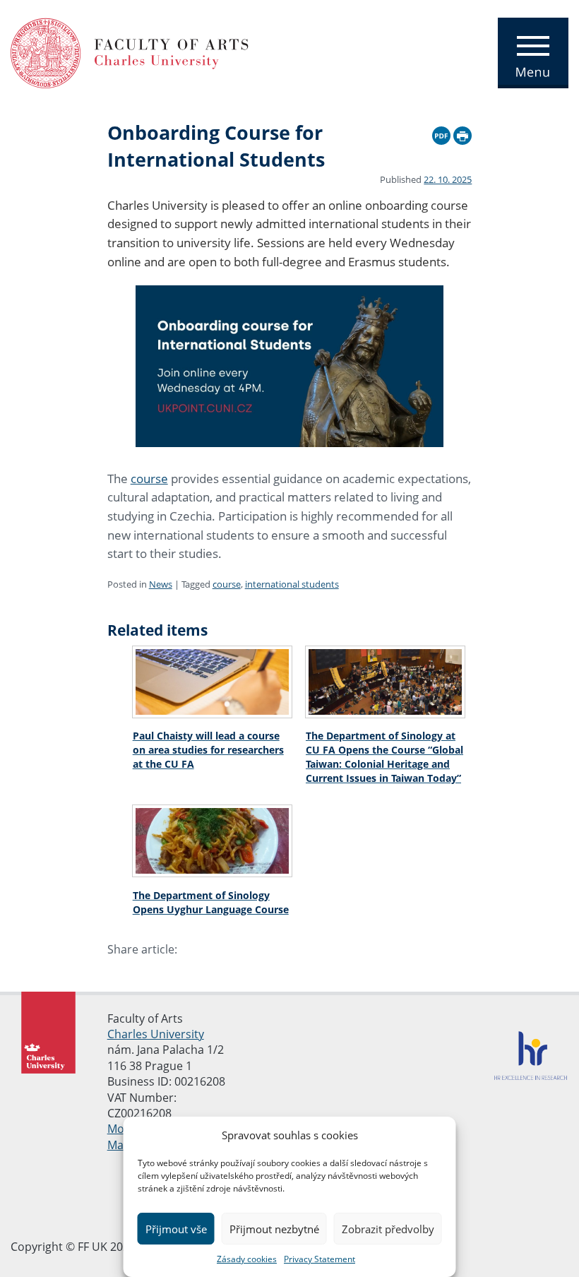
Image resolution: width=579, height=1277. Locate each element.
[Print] (462, 133)
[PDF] (441, 133)
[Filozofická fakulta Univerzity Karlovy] (130, 51)
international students (292, 584)
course (149, 478)
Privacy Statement (319, 1259)
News (160, 584)
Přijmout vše (176, 1229)
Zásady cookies (247, 1259)
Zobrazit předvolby (388, 1229)
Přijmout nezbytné (274, 1229)
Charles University (155, 1034)
